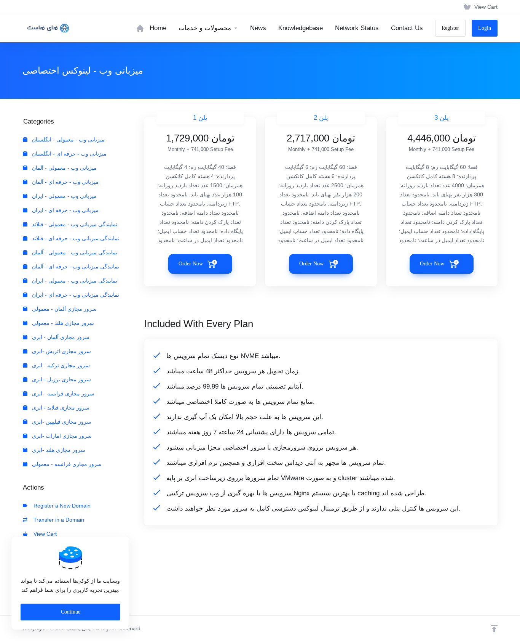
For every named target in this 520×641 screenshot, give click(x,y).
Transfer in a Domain (57, 520)
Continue (70, 612)
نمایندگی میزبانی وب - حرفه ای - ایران (74, 295)
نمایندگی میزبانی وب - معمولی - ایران (73, 281)
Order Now (191, 264)
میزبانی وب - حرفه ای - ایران (64, 210)
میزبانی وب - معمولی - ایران (63, 196)
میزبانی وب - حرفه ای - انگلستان (68, 154)
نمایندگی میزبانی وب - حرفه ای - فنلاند (74, 238)
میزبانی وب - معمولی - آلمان (63, 168)
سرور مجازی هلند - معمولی (62, 323)
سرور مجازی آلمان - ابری (59, 337)
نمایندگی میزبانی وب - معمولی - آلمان (73, 252)
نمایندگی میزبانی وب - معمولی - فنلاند (73, 224)
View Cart (43, 534)
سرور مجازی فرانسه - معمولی (66, 464)
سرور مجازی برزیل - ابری (60, 379)
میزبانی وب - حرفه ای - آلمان (64, 182)
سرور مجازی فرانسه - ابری (62, 393)
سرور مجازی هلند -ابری (57, 450)
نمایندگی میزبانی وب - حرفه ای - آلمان (74, 266)
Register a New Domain (60, 506)
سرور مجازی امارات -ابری (61, 436)
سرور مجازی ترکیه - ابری (60, 365)
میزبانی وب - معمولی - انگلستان (67, 140)
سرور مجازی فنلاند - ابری (59, 408)
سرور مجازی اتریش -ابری (60, 351)
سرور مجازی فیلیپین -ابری (60, 422)
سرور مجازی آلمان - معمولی (63, 309)
